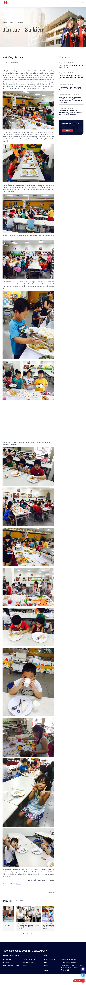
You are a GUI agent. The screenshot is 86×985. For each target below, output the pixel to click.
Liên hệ (25, 965)
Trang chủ (6, 22)
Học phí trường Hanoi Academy (11, 965)
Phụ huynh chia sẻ (28, 962)
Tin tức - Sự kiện (17, 22)
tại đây (18, 884)
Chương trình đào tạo (29, 959)
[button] (23, 933)
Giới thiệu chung (7, 959)
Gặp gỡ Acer (6, 962)
